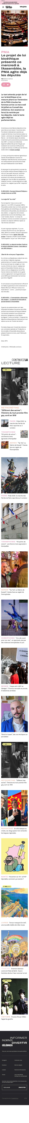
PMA (5, 52)
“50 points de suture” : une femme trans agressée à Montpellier (9, 436)
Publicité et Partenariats (20, 1069)
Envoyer (22, 1087)
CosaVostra (14, 1098)
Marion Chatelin (8, 78)
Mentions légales (18, 1065)
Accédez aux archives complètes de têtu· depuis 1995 (10, 4)
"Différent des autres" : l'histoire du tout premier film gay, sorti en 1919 (14, 413)
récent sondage (15, 150)
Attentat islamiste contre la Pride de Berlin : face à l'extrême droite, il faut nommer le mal (14, 971)
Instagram (4, 1060)
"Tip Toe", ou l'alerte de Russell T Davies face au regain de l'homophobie (12, 592)
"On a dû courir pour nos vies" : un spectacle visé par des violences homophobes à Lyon (13, 640)
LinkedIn (4, 1069)
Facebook (4, 1065)
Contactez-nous (18, 1060)
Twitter (3, 1074)
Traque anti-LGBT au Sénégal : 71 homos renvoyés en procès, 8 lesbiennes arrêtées (14, 688)
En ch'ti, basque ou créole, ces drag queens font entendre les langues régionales (14, 831)
